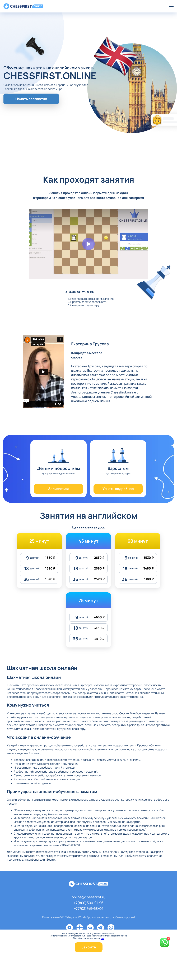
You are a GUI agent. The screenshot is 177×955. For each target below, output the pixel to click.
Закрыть (88, 947)
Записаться (58, 488)
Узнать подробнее (118, 488)
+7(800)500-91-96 (88, 902)
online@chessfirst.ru (88, 897)
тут (102, 938)
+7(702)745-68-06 (88, 908)
